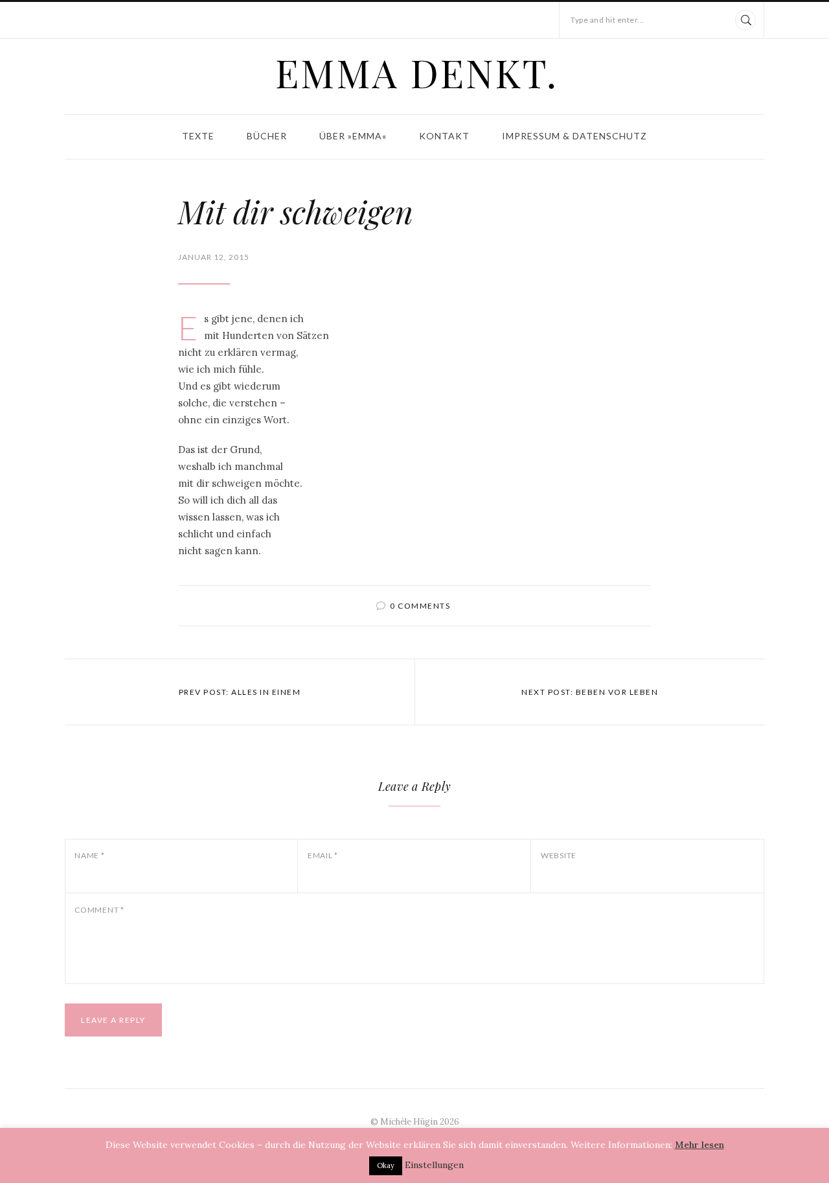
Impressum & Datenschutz (574, 135)
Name (89, 855)
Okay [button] (385, 1165)
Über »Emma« (353, 135)
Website (558, 855)
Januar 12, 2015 (213, 257)
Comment (99, 910)
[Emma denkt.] (414, 74)
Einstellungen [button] (434, 1165)
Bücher (267, 135)
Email (323, 855)
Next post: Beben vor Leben (589, 692)
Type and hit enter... (607, 20)
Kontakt (444, 135)
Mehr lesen (699, 1145)
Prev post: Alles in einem (240, 692)
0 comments (420, 606)
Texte (198, 135)
